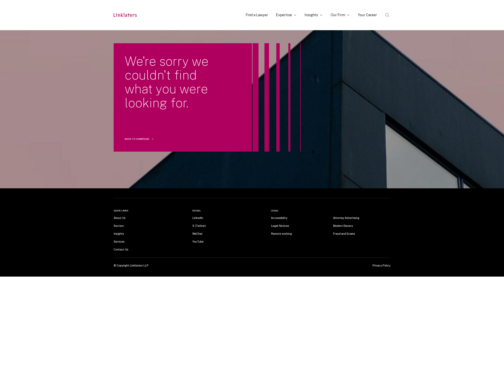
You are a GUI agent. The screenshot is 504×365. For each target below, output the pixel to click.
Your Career (367, 15)
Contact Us (121, 249)
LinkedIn (197, 217)
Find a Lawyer (257, 15)
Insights (311, 15)
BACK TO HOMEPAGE (137, 139)
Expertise (284, 15)
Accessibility (279, 217)
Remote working (281, 233)
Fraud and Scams (344, 233)
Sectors (119, 225)
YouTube (198, 241)
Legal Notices (280, 225)
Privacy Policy (381, 265)
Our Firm (338, 15)
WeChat (197, 233)
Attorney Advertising (346, 217)
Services (119, 241)
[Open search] (387, 15)
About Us (120, 217)
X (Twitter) (199, 225)
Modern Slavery (343, 225)
